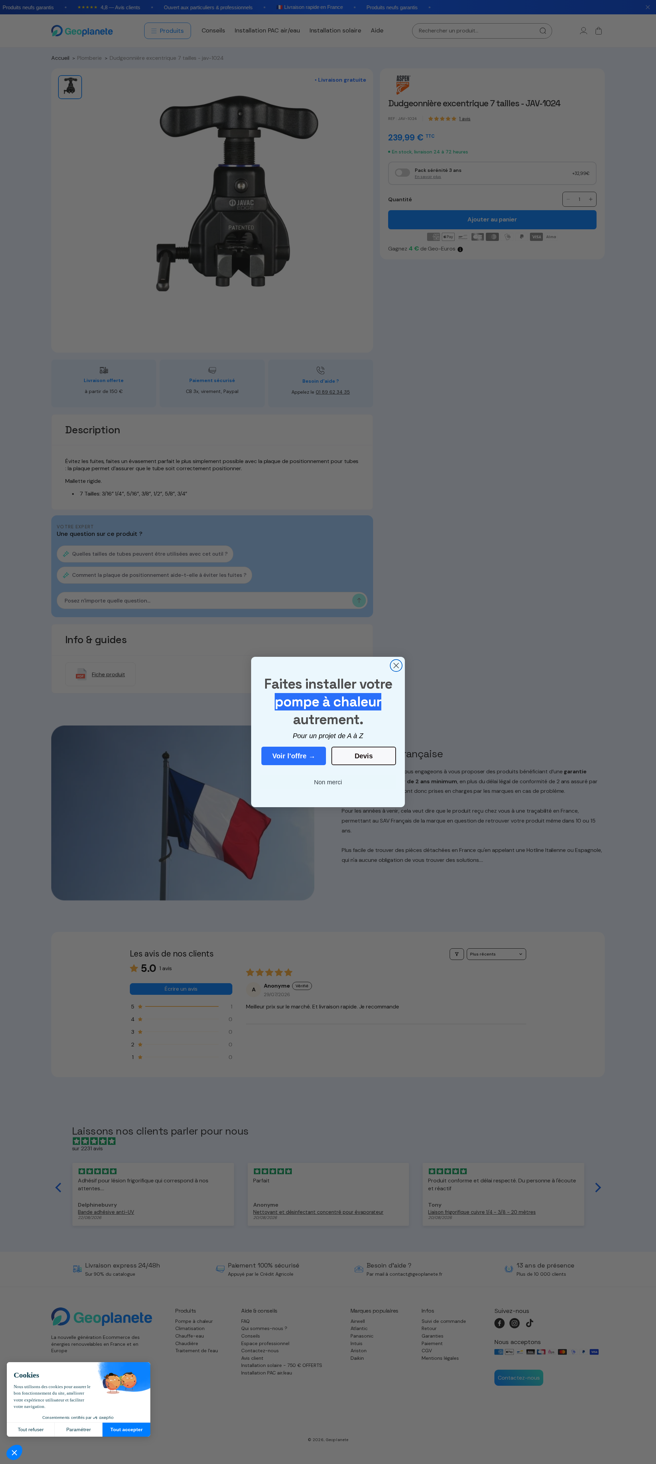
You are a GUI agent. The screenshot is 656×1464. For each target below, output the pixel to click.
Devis (364, 756)
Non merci (328, 782)
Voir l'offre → (293, 756)
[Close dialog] (396, 666)
